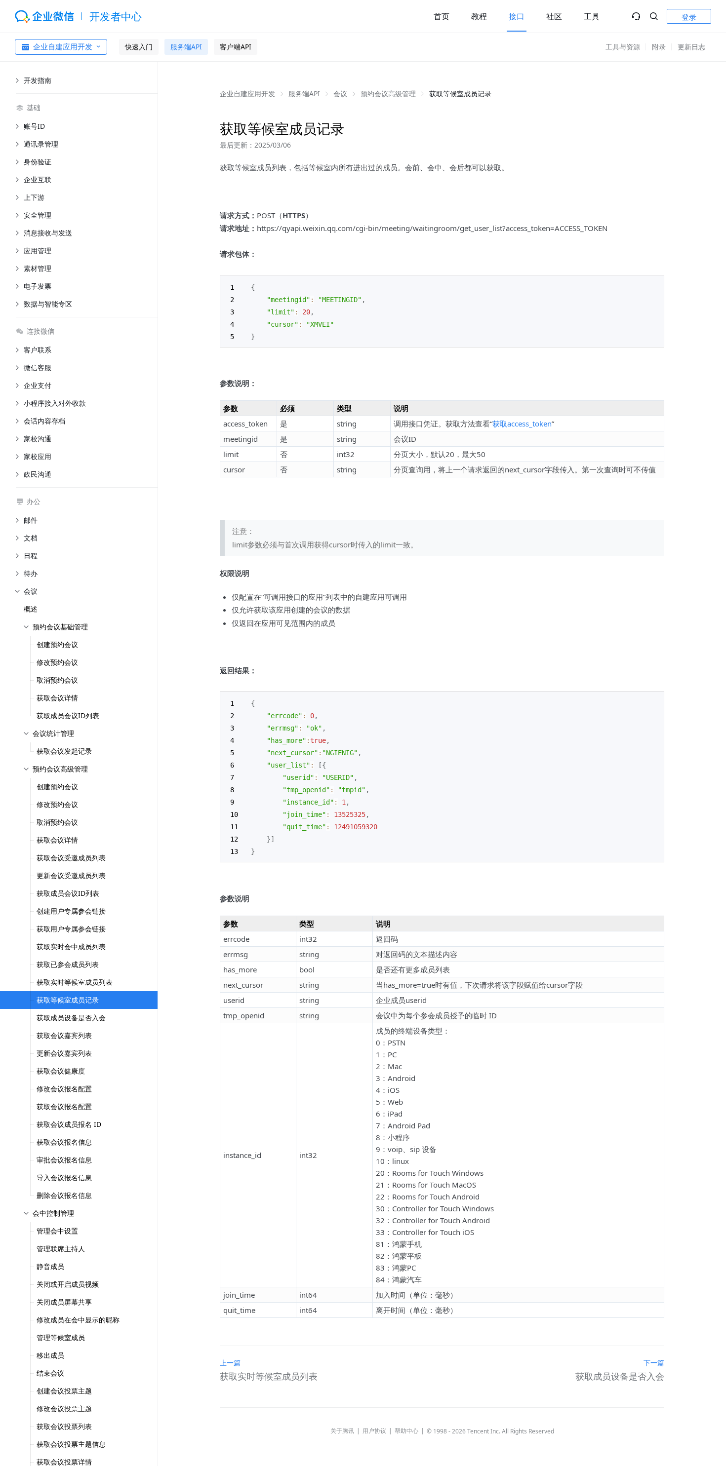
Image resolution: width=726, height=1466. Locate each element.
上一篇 (230, 1362)
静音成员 (50, 1266)
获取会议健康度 (61, 1071)
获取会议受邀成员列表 (71, 857)
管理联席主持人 (61, 1248)
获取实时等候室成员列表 (75, 982)
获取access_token (522, 423)
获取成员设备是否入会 (71, 1017)
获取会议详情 (57, 697)
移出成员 (50, 1355)
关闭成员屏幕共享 (64, 1302)
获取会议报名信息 (64, 1142)
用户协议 (374, 1431)
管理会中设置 (57, 1230)
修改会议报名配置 (64, 1088)
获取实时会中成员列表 (71, 946)
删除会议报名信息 (64, 1195)
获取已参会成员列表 (68, 964)
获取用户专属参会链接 (71, 928)
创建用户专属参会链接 (71, 911)
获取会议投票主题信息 (71, 1444)
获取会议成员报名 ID (69, 1124)
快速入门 (139, 46)
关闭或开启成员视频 (68, 1284)
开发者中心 (115, 16)
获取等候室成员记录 (68, 999)
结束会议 (50, 1373)
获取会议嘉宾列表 (64, 1035)
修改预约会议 (57, 662)
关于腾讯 (342, 1431)
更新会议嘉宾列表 (64, 1053)
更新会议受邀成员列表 (71, 875)
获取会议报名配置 (64, 1106)
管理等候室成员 (61, 1337)
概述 (31, 609)
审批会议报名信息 (64, 1159)
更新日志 (691, 46)
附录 (659, 46)
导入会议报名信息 (64, 1177)
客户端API (235, 46)
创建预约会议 (57, 644)
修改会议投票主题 (64, 1408)
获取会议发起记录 (64, 751)
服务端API (186, 46)
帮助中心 (406, 1431)
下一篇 (654, 1362)
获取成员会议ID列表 (68, 715)
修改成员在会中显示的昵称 (78, 1319)
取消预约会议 (57, 680)
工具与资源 (622, 46)
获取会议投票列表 (64, 1426)
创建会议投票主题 (64, 1390)
